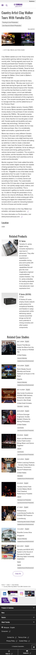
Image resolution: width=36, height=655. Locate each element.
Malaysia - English (9, 627)
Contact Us (10, 637)
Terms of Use (22, 637)
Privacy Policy (10, 641)
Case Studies (15, 585)
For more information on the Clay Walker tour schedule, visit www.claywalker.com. (17, 210)
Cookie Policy (23, 641)
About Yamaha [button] (6, 622)
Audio (8, 585)
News (3, 612)
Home (3, 585)
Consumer (5, 631)
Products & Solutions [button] (8, 608)
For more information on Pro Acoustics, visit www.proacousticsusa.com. (16, 215)
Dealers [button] (4, 617)
